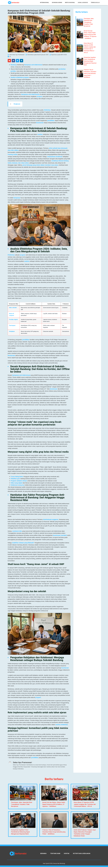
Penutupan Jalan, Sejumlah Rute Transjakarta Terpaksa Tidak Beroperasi (21, 804)
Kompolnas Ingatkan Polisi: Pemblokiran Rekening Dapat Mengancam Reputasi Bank (20, 832)
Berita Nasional (70, 2)
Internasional (44, 2)
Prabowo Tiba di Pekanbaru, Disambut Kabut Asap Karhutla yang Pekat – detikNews (53, 832)
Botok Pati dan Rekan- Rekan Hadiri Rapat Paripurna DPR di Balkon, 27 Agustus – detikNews (53, 804)
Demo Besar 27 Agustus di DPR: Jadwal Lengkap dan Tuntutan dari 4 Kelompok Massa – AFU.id (85, 804)
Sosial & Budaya (83, 2)
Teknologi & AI (95, 2)
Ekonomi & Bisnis (57, 2)
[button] (9, 60)
